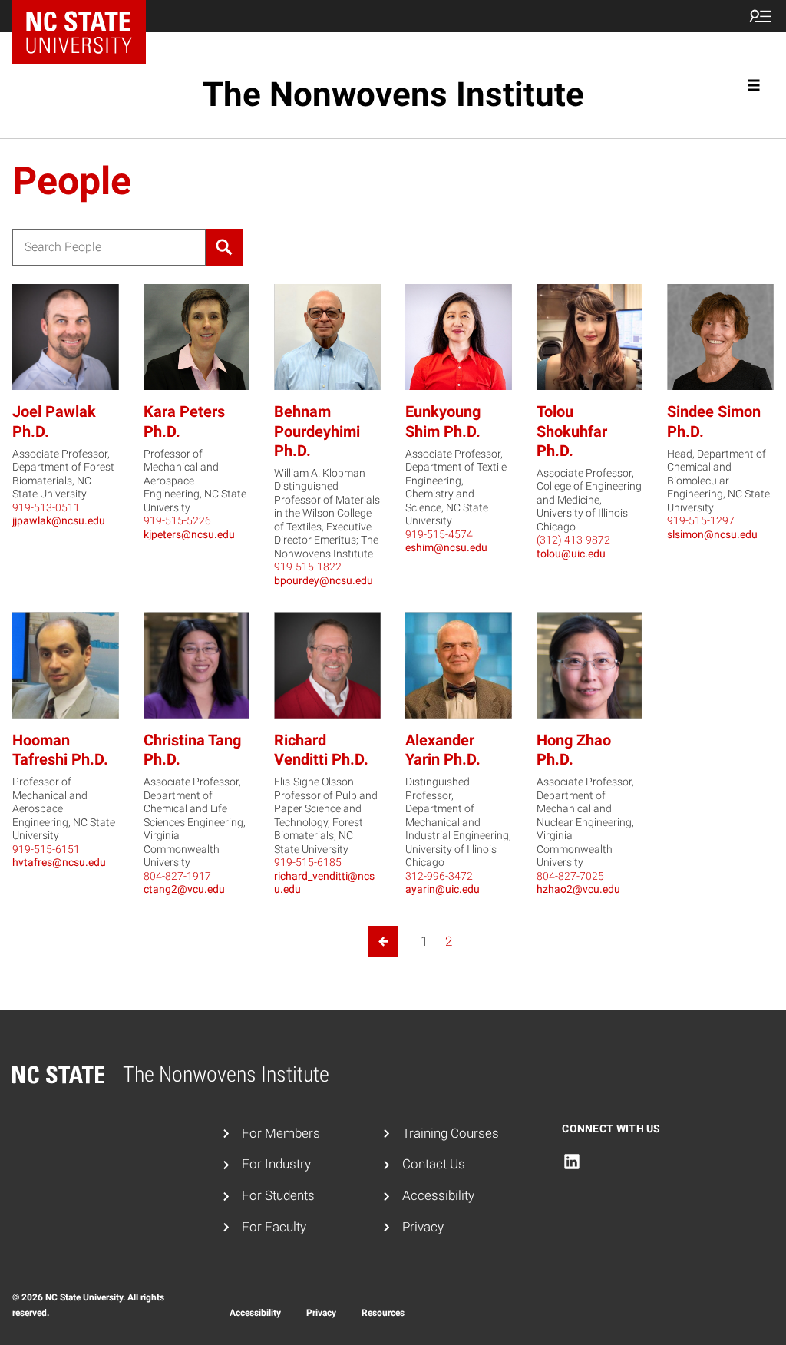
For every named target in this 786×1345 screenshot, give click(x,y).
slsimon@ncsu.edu (712, 534)
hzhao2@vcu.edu (578, 889)
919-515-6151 (46, 849)
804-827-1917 (177, 876)
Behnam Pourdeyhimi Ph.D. (317, 430)
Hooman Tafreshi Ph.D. (60, 749)
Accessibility (438, 1195)
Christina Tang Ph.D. (192, 749)
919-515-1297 (701, 520)
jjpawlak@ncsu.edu (58, 520)
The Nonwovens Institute (393, 94)
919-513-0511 (46, 507)
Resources (383, 1312)
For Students (278, 1195)
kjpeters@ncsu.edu (189, 534)
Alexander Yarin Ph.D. (443, 749)
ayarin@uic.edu (442, 889)
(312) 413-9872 (573, 540)
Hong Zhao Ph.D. (574, 749)
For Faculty (274, 1226)
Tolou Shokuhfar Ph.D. (572, 430)
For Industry (276, 1164)
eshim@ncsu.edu (446, 547)
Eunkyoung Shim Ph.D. (443, 421)
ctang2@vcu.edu (184, 889)
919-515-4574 (439, 534)
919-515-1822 (308, 566)
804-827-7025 (570, 876)
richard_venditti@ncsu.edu (324, 883)
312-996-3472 (439, 876)
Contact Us (433, 1164)
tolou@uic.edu (571, 553)
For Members (281, 1133)
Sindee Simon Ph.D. (714, 421)
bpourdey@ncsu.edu (323, 580)
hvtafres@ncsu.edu (59, 862)
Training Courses (450, 1133)
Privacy (423, 1226)
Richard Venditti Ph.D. (321, 749)
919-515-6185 (308, 862)
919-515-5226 (177, 520)
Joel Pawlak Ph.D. (54, 421)
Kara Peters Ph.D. (184, 421)
